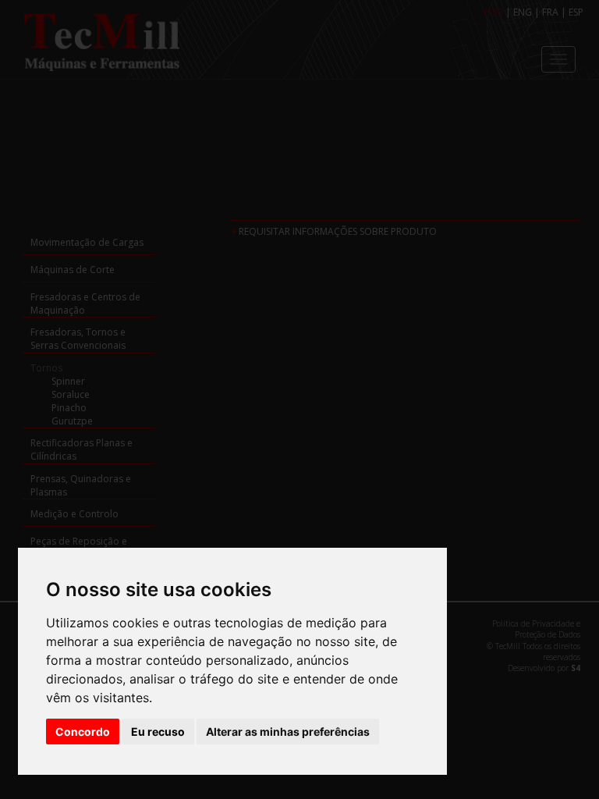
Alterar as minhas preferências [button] (288, 731)
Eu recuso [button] (158, 731)
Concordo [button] (82, 731)
